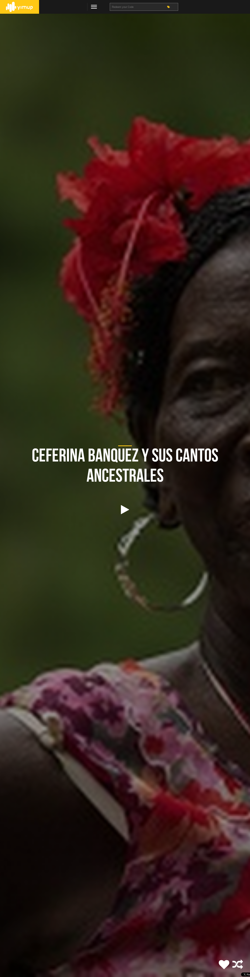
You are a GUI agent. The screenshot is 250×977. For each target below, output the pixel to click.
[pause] (125, 510)
